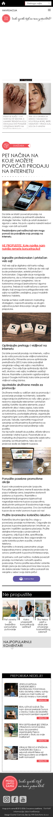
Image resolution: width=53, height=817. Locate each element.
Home (3, 3)
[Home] (24, 783)
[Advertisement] (26, 51)
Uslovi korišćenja (32, 811)
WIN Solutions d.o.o (40, 814)
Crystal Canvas (17, 814)
